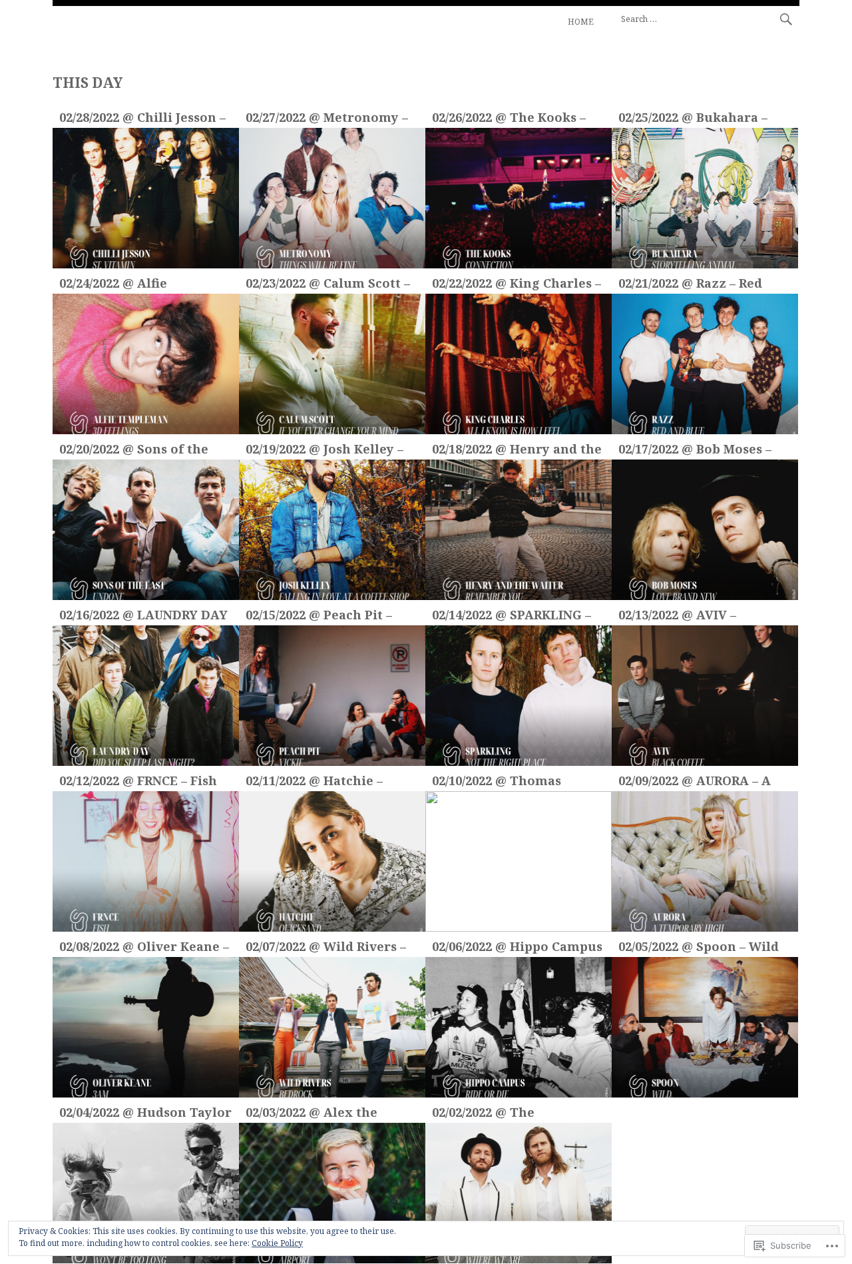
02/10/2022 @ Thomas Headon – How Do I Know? (514, 782)
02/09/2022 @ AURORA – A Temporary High (694, 782)
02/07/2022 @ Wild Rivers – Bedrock (326, 948)
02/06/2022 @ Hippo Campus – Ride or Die (517, 948)
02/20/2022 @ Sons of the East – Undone (133, 450)
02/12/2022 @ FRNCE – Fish (138, 781)
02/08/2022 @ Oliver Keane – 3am (144, 948)
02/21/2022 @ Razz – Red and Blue (690, 284)
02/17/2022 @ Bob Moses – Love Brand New (694, 450)
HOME (581, 21)
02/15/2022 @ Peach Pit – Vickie (319, 616)
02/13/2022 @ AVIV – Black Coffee (677, 616)
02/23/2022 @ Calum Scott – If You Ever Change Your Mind (328, 284)
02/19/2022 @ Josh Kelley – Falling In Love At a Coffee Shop (324, 450)
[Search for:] (706, 18)
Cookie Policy (277, 1243)
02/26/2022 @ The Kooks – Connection (509, 119)
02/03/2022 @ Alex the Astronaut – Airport (311, 1113)
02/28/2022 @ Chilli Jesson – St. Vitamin (142, 119)
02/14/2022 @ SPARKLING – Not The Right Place (511, 616)
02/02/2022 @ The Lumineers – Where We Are (494, 1113)
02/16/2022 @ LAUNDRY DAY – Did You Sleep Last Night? (145, 616)
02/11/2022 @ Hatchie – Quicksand (314, 782)
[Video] (146, 198)
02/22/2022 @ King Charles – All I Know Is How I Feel (516, 284)
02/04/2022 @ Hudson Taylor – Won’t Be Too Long (145, 1113)
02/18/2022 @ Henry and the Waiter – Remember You (517, 450)
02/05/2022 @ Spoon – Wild (698, 946)
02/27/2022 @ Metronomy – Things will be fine (327, 119)
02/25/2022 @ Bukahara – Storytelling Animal (692, 119)
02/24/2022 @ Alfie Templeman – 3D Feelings (140, 284)
